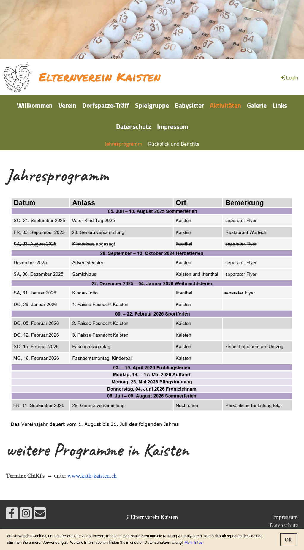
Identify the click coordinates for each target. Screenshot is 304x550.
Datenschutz (133, 126)
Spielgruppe (152, 105)
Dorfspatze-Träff (105, 105)
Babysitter (189, 105)
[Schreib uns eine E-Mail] (40, 515)
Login (292, 77)
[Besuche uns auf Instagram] (26, 515)
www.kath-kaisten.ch (92, 475)
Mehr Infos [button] (193, 542)
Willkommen (35, 105)
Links (280, 105)
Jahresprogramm (123, 144)
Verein (67, 105)
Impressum (172, 126)
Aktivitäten (225, 105)
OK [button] (288, 539)
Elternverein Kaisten (100, 77)
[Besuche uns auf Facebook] (12, 515)
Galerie (257, 105)
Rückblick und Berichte (174, 144)
